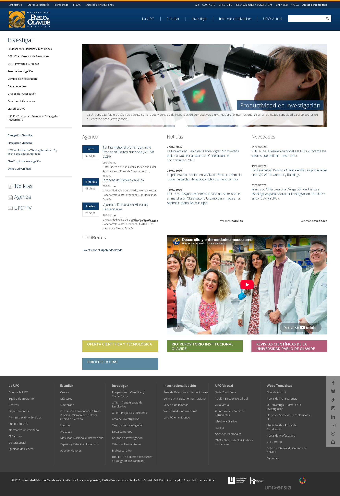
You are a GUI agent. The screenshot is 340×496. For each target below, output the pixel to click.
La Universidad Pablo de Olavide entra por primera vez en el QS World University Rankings (289, 172)
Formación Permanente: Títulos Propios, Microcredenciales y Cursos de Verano (80, 415)
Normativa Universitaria (24, 430)
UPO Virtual (272, 19)
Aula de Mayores (71, 450)
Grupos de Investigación (22, 93)
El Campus (15, 436)
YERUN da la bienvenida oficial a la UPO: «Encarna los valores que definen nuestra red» (288, 153)
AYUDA (295, 4)
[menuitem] (151, 19)
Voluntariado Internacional (180, 411)
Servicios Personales (228, 434)
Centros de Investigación (22, 78)
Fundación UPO (19, 424)
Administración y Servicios (25, 417)
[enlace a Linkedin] (333, 416)
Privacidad (190, 480)
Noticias (22, 186)
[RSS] (333, 450)
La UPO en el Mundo (177, 417)
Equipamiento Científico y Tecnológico (30, 49)
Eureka (219, 427)
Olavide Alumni (276, 392)
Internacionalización (235, 19)
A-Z (197, 4)
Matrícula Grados (226, 421)
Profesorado (61, 4)
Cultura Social (17, 442)
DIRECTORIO (225, 4)
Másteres (66, 398)
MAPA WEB (282, 4)
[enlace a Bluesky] (333, 391)
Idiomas (65, 425)
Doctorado (67, 405)
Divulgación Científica (20, 135)
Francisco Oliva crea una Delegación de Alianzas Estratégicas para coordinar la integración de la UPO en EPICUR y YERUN (288, 193)
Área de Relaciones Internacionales (186, 392)
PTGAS (77, 4)
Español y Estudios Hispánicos (79, 444)
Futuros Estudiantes (38, 4)
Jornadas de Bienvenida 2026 (123, 180)
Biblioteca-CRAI (16, 108)
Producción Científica (20, 142)
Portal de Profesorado (281, 435)
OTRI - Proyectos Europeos (23, 64)
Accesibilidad (207, 480)
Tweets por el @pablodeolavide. (102, 250)
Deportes (273, 458)
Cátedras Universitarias (21, 101)
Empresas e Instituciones (99, 4)
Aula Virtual (222, 405)
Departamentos (17, 86)
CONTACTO (208, 4)
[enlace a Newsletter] (333, 442)
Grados (64, 392)
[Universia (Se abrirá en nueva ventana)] (280, 488)
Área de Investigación (20, 71)
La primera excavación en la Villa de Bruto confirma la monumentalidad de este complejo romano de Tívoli (204, 177)
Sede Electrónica (225, 392)
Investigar (199, 19)
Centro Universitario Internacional (185, 398)
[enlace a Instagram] (333, 408)
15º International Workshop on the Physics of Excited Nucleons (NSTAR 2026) (128, 152)
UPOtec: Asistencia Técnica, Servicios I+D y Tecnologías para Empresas (32, 152)
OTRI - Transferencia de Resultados (28, 56)
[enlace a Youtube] (333, 425)
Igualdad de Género (21, 449)
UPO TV (22, 207)
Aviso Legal (173, 480)
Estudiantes (15, 4)
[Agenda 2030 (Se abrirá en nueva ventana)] (302, 480)
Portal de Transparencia (282, 398)
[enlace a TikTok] (333, 399)
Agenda (22, 196)
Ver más (144, 221)
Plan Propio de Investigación (24, 161)
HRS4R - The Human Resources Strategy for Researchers (33, 118)
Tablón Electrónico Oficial (231, 398)
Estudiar (173, 19)
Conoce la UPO (18, 392)
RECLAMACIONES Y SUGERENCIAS (254, 4)
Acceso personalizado (314, 4)
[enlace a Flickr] (333, 433)
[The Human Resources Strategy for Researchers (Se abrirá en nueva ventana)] (257, 480)
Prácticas (66, 431)
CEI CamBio (274, 442)
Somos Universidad (19, 168)
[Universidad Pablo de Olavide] (29, 19)
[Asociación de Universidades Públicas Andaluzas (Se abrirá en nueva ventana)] (238, 480)
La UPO (148, 19)
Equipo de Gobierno (21, 398)
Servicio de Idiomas (176, 405)
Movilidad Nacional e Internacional (82, 438)
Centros (14, 405)
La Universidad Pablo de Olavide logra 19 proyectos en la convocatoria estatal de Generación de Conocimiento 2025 (203, 155)
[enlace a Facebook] (333, 382)
